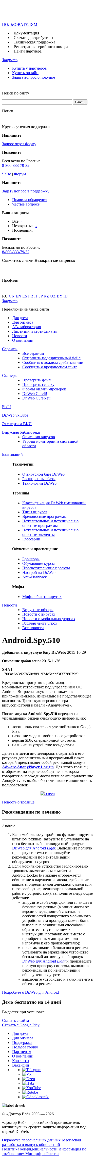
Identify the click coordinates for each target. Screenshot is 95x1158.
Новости (19, 336)
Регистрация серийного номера (41, 46)
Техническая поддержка (34, 42)
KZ (47, 296)
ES (25, 296)
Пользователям (25, 1047)
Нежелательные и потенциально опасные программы (50, 523)
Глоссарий (31, 539)
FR (31, 296)
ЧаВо (6, 174)
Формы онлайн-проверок (44, 389)
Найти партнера (28, 51)
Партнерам (21, 1051)
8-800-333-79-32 (15, 165)
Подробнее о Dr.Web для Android (30, 992)
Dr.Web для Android (33, 848)
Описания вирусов (38, 437)
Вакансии (20, 1065)
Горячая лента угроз (39, 623)
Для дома (20, 318)
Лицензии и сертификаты (34, 331)
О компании (22, 340)
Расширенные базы (38, 479)
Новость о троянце (18, 802)
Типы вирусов (34, 512)
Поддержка (22, 1042)
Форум (20, 174)
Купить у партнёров (29, 68)
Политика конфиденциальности (30, 1149)
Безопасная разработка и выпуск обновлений (41, 1142)
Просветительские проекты (46, 568)
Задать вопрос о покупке (33, 77)
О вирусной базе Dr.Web (43, 474)
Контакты (20, 1061)
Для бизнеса (22, 322)
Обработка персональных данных (31, 1140)
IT (36, 296)
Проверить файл (36, 380)
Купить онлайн (25, 73)
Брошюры (31, 559)
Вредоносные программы (44, 516)
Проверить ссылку (38, 384)
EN (19, 296)
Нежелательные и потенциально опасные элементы (50, 532)
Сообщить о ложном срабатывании (52, 362)
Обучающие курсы (38, 563)
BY (60, 296)
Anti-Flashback (34, 577)
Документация (26, 33)
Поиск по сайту (15, 93)
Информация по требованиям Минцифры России (44, 1151)
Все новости (33, 628)
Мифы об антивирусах (42, 596)
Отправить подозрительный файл (51, 358)
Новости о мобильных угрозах (48, 619)
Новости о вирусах (38, 614)
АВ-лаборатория (26, 327)
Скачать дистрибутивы (33, 37)
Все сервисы (33, 353)
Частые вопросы (26, 204)
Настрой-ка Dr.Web (38, 572)
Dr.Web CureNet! (36, 398)
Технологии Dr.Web (39, 483)
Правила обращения (29, 199)
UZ (53, 296)
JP (41, 296)
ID (65, 296)
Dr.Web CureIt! (34, 393)
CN (12, 296)
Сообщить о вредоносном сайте (49, 367)
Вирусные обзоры (37, 610)
